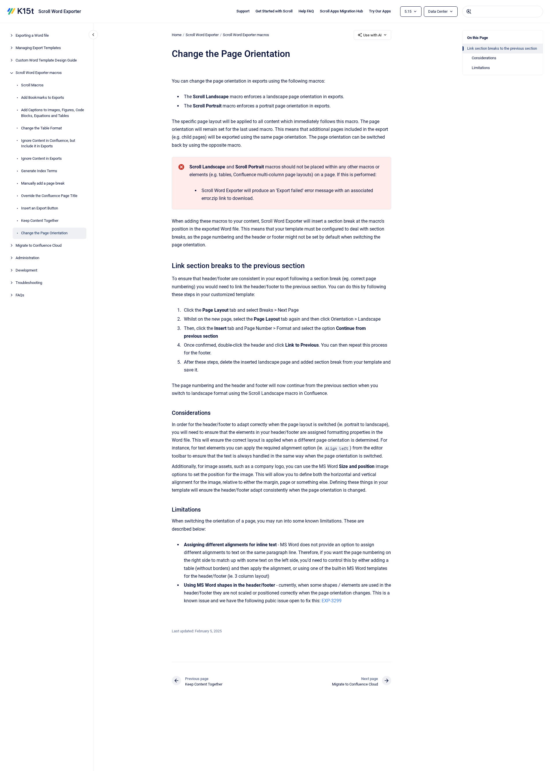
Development (26, 270)
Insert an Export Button (39, 208)
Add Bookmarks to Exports (42, 98)
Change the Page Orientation (44, 233)
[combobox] (503, 11)
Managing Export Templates (38, 48)
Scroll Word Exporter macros (39, 73)
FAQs (20, 295)
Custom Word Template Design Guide (46, 60)
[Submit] (468, 11)
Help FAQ (306, 11)
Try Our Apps (380, 11)
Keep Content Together (39, 221)
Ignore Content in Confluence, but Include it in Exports (48, 143)
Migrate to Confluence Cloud (38, 246)
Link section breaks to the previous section (502, 48)
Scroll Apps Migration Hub (341, 11)
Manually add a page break (43, 183)
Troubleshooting (29, 283)
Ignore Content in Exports (41, 159)
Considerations (484, 58)
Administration (27, 258)
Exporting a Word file (32, 36)
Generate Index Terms (39, 171)
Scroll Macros (32, 85)
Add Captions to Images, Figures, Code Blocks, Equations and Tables (52, 113)
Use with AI (372, 35)
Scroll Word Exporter (59, 11)
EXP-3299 (332, 600)
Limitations (481, 68)
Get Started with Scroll (274, 11)
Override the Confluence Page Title (49, 196)
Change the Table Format (41, 128)
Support (242, 11)
